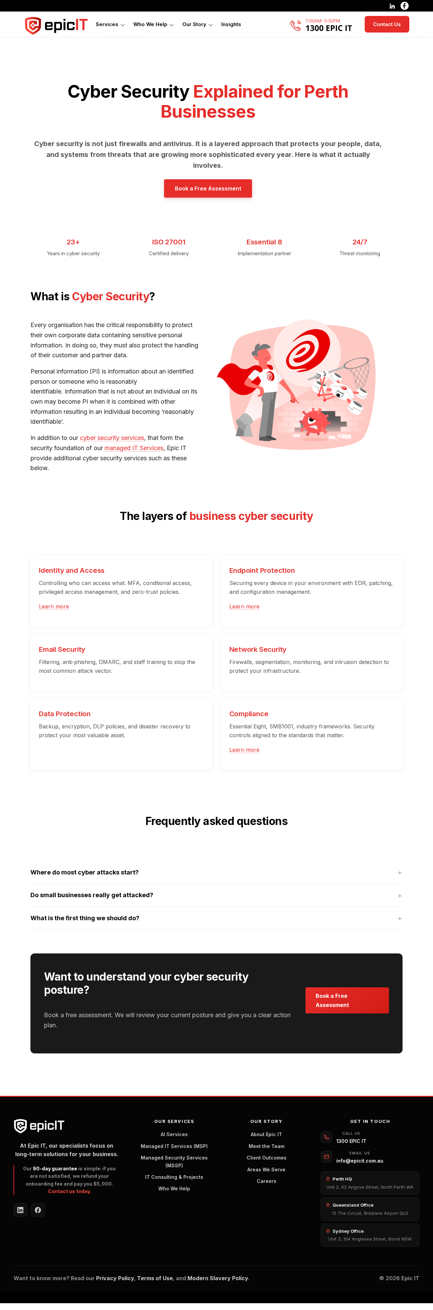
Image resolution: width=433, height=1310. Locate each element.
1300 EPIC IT (351, 1141)
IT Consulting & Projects (174, 1177)
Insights (231, 24)
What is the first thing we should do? (84, 918)
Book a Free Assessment (208, 188)
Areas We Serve (266, 1169)
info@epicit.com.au (359, 1161)
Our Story (194, 24)
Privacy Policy (115, 1278)
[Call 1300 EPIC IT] (324, 24)
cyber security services (112, 437)
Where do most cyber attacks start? (84, 872)
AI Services (174, 1134)
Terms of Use (155, 1278)
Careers (266, 1181)
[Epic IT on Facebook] (38, 1210)
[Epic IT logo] (56, 26)
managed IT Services (134, 447)
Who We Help (150, 24)
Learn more (54, 606)
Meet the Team (266, 1146)
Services (107, 24)
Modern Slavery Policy (217, 1278)
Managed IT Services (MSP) (174, 1146)
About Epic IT (266, 1134)
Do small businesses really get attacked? (91, 895)
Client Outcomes (267, 1158)
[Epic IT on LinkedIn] (20, 1210)
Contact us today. (69, 1191)
